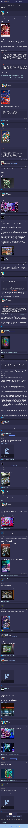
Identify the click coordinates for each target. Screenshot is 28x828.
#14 (26, 467)
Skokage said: (3, 362)
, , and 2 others (9, 655)
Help (14, 826)
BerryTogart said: (4, 279)
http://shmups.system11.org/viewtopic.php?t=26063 (12, 77)
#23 (26, 726)
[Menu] (1, 1)
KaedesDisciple (7, 433)
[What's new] (24, 1)
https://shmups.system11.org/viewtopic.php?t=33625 (12, 314)
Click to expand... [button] (14, 290)
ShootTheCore (7, 532)
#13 (26, 438)
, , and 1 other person (9, 352)
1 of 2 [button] (10, 814)
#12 (26, 425)
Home (17, 826)
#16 (26, 508)
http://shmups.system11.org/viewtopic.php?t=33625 (12, 75)
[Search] (26, 1)
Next (14, 814)
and (7, 80)
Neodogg (6, 330)
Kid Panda (6, 421)
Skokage (3, 9)
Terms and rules (4, 826)
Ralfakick (6, 162)
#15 (26, 495)
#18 (26, 583)
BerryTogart (7, 216)
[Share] (25, 16)
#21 (26, 663)
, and (7, 189)
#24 (26, 762)
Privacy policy (10, 826)
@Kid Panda (3, 415)
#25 (26, 788)
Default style (4, 825)
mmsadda (6, 688)
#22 (26, 693)
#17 (26, 536)
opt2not (6, 463)
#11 (26, 360)
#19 (26, 609)
